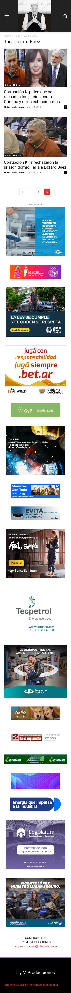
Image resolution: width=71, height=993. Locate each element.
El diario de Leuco (14, 106)
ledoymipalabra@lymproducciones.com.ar (31, 984)
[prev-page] (22, 192)
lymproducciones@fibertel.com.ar (35, 946)
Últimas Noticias (13, 85)
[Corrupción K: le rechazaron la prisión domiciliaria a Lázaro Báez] (35, 137)
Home (7, 35)
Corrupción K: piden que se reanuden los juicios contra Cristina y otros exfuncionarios (32, 96)
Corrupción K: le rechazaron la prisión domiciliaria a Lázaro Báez (35, 165)
